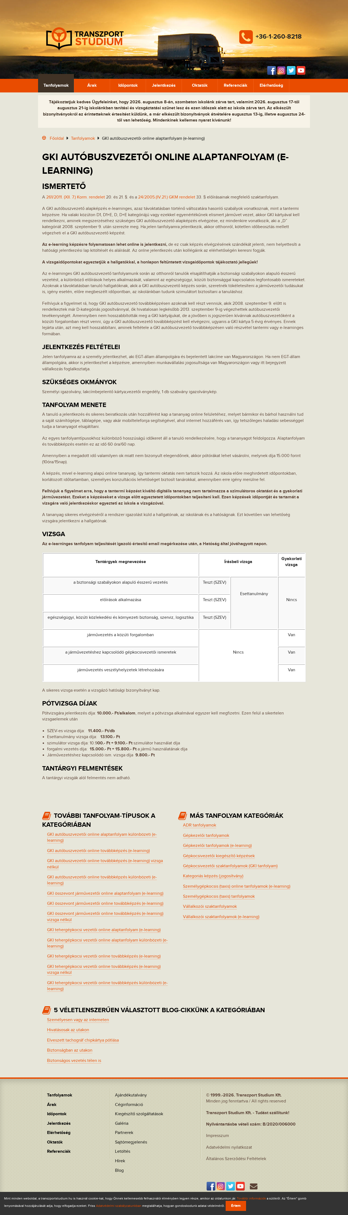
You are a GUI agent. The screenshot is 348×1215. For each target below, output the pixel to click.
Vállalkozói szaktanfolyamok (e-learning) (221, 916)
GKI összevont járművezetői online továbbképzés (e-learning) (105, 903)
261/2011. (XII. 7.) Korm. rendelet (75, 197)
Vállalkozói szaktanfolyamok (210, 906)
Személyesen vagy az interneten (78, 1020)
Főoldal (57, 138)
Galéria (121, 1123)
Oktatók (200, 85)
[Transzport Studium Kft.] (85, 39)
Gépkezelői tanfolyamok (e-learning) (217, 845)
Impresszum (217, 1135)
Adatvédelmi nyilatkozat (229, 1147)
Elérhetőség (271, 85)
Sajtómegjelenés (131, 1142)
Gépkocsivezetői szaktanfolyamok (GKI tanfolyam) (230, 866)
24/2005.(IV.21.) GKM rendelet (166, 197)
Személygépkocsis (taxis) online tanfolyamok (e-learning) (236, 886)
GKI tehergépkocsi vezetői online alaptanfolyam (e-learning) (104, 930)
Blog (119, 1170)
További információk (251, 1198)
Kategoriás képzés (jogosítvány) (213, 876)
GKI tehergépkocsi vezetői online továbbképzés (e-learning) (104, 956)
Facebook (271, 70)
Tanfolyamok (56, 85)
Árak (92, 85)
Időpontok (128, 85)
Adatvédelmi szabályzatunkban (118, 1206)
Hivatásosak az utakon (68, 1030)
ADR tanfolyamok (199, 825)
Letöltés (122, 1151)
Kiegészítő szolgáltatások (139, 1114)
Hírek (120, 1161)
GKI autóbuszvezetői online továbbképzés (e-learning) (98, 850)
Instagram (281, 70)
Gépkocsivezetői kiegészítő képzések (219, 856)
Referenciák (235, 85)
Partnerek (124, 1132)
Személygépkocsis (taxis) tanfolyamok (219, 896)
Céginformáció (129, 1104)
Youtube (301, 70)
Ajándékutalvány (131, 1095)
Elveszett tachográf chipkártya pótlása (83, 1040)
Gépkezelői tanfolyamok (206, 835)
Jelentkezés (164, 85)
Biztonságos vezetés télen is (74, 1060)
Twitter (291, 70)
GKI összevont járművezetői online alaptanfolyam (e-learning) (105, 893)
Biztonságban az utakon (69, 1050)
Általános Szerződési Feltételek (236, 1158)
